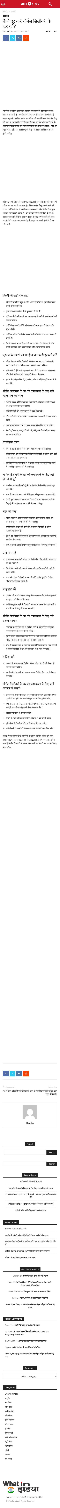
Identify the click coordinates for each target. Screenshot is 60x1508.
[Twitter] (12, 38)
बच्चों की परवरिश (11, 1437)
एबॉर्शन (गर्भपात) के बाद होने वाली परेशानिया (34, 1298)
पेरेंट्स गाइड (9, 1424)
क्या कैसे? (8, 1402)
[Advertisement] (30, 78)
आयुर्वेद (7, 1398)
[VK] (19, 38)
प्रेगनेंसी (13, 11)
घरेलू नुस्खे (8, 1406)
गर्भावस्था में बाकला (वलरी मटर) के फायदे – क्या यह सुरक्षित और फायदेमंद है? (30, 1195)
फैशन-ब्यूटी (9, 1432)
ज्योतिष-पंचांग (9, 1411)
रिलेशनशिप (9, 1445)
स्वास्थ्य (7, 1454)
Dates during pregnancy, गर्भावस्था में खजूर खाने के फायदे (30, 1204)
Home (5, 11)
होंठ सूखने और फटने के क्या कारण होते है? (37, 1291)
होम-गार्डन (8, 1458)
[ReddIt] (26, 38)
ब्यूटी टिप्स (8, 1441)
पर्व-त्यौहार (8, 1415)
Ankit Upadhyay (13, 1304)
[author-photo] (30, 1119)
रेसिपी (7, 1450)
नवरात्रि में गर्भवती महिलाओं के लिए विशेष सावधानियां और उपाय (31, 1188)
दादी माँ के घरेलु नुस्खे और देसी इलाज (35, 1275)
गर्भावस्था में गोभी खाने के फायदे (31, 1181)
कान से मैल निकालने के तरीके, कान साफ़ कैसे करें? (43, 1092)
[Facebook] (6, 38)
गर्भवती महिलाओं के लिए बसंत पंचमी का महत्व (30, 1210)
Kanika (9, 31)
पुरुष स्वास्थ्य (9, 1419)
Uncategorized (11, 1393)
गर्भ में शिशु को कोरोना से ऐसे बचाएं (16, 1091)
